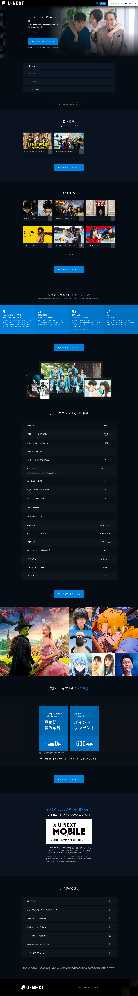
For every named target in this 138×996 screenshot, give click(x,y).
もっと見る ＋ (69, 254)
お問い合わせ (97, 987)
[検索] (97, 3)
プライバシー (90, 987)
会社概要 (85, 987)
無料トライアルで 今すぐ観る (121, 3)
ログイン (103, 3)
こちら (56, 48)
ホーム (80, 987)
